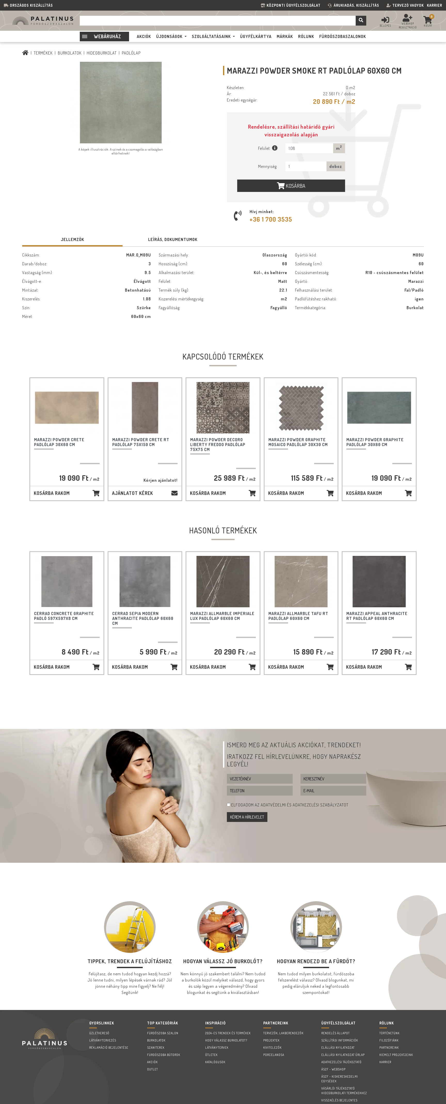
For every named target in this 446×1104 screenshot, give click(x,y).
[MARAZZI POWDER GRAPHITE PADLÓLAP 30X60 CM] (379, 407)
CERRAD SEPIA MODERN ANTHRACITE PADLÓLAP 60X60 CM (142, 618)
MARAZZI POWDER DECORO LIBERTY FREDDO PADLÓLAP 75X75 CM (217, 444)
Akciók (152, 1062)
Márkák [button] (285, 36)
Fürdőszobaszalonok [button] (342, 36)
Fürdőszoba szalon (162, 1033)
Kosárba (295, 185)
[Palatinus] (25, 53)
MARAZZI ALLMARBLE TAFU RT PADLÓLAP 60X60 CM (298, 616)
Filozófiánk (389, 1040)
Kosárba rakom (52, 493)
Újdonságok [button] (169, 36)
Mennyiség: (268, 166)
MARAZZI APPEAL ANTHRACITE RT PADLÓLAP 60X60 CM (377, 616)
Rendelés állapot (335, 1033)
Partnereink (389, 1047)
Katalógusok (215, 1062)
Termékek (43, 53)
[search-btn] (361, 21)
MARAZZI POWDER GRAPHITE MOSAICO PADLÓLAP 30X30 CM (298, 442)
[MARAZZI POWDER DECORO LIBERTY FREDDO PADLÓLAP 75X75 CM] (223, 407)
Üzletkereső (99, 1033)
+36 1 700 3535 (271, 219)
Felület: (265, 148)
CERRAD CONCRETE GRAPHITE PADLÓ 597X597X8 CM (64, 616)
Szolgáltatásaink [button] (211, 36)
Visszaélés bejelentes (339, 1100)
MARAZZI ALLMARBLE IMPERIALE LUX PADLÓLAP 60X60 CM (222, 616)
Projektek (271, 1040)
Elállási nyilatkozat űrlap (343, 1055)
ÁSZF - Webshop (333, 1069)
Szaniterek (155, 1047)
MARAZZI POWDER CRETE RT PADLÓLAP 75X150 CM (140, 442)
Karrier (434, 5)
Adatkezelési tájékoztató (341, 1062)
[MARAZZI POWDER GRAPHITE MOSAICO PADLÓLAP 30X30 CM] (301, 407)
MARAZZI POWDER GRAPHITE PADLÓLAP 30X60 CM (375, 442)
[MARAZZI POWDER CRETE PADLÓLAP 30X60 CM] (66, 407)
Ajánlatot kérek (132, 493)
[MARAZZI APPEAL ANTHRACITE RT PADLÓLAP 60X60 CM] (379, 581)
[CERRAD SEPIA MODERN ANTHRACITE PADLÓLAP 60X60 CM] (145, 581)
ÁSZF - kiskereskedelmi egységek (339, 1079)
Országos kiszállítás (31, 5)
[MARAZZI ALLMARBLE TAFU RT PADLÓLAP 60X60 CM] (301, 581)
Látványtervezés (102, 1040)
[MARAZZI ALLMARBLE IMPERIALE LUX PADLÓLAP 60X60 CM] (223, 581)
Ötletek (211, 1055)
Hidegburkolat (102, 53)
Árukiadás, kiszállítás (356, 5)
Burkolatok (70, 53)
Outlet (152, 1069)
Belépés (385, 25)
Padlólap (131, 53)
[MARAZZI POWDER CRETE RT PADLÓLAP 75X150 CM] (145, 407)
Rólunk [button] (306, 36)
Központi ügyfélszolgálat (295, 5)
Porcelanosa (273, 1055)
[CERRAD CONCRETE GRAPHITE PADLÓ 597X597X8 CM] (66, 581)
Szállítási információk (339, 1040)
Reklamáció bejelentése (108, 1047)
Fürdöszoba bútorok (163, 1055)
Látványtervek (216, 1047)
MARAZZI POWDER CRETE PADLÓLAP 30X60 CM (59, 442)
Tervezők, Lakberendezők (283, 1033)
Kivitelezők (272, 1047)
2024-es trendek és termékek (228, 1033)
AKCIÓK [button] (144, 36)
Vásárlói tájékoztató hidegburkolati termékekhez (344, 1090)
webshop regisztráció (408, 25)
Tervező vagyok (408, 5)
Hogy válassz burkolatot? (226, 1040)
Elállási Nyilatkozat (338, 1047)
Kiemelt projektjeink (396, 1055)
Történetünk (389, 1033)
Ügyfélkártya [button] (256, 36)
